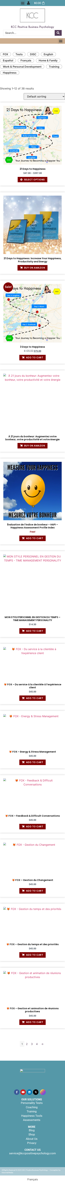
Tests (19, 54)
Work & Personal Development (22, 66)
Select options (34, 179)
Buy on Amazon (34, 267)
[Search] (58, 33)
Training (54, 66)
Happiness (9, 72)
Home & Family (48, 60)
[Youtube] (23, 1092)
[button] (23, 3)
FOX (5, 54)
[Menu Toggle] (28, 3)
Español (8, 60)
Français (25, 60)
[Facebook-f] (17, 1092)
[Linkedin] (29, 1092)
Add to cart (34, 357)
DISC (33, 54)
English (48, 54)
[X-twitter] (35, 1092)
